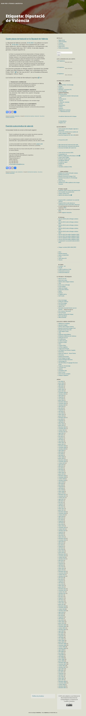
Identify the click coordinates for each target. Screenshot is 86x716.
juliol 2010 (60, 614)
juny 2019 (60, 468)
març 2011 (61, 601)
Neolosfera (61, 351)
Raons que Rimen (62, 316)
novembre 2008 (62, 645)
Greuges (60, 86)
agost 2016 (61, 516)
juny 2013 (60, 562)
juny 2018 (60, 485)
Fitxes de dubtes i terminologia (65, 85)
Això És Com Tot (62, 278)
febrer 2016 (61, 526)
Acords (61, 103)
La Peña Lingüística (63, 347)
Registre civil (62, 122)
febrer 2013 (61, 568)
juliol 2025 (60, 386)
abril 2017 (60, 505)
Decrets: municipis (64, 102)
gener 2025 (61, 391)
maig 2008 (60, 654)
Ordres (61, 107)
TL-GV (59, 256)
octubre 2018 (61, 479)
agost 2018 (61, 482)
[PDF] (59, 211)
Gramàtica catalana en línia (65, 166)
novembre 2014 (62, 540)
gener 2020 (61, 458)
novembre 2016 (62, 513)
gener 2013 (61, 570)
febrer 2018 (61, 491)
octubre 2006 (61, 684)
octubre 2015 (61, 529)
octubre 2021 (61, 430)
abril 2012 (60, 582)
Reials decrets (62, 99)
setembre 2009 (62, 629)
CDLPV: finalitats (62, 41)
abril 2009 (60, 637)
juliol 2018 (60, 483)
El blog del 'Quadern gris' (64, 159)
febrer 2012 (61, 585)
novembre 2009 (62, 626)
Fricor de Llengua (62, 300)
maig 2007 (60, 673)
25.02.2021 (30, 43)
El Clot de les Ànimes (63, 289)
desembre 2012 (62, 571)
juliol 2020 (60, 452)
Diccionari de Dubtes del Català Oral (67, 148)
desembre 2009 (62, 625)
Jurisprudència (62, 121)
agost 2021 (61, 433)
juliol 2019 (60, 466)
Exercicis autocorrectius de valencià (19, 126)
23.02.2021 (15, 44)
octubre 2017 (61, 497)
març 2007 (61, 676)
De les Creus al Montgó (64, 285)
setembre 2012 (62, 576)
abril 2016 (60, 522)
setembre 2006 (62, 686)
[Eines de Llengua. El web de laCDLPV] (60, 83)
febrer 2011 (61, 603)
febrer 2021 (61, 442)
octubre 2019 (61, 463)
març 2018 (61, 490)
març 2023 (61, 413)
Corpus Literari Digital (63, 157)
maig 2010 (60, 617)
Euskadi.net (61, 163)
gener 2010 (61, 623)
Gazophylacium (62, 305)
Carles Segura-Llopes (63, 331)
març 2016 (61, 524)
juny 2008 (60, 653)
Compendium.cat (62, 154)
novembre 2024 (62, 392)
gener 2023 (61, 416)
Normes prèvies (63, 94)
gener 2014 (61, 552)
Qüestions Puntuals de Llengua (65, 314)
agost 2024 (61, 395)
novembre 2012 (62, 573)
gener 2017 (61, 510)
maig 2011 (60, 598)
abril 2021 (60, 439)
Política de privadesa (63, 48)
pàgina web (39, 144)
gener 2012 (61, 587)
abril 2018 (60, 488)
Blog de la (67, 176)
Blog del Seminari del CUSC (65, 330)
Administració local (65, 111)
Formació (13, 172)
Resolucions (62, 105)
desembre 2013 (62, 554)
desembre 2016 (62, 512)
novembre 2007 (62, 664)
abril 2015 (60, 533)
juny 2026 (60, 381)
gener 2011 (61, 604)
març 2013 (61, 566)
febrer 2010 (61, 621)
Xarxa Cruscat (61, 372)
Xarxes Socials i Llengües (64, 374)
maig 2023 (60, 409)
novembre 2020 (62, 447)
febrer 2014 (61, 551)
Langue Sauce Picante (63, 348)
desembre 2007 (62, 662)
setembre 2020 (62, 449)
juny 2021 (60, 436)
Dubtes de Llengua (62, 288)
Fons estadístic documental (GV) (66, 192)
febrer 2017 (61, 508)
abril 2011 (60, 599)
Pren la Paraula (62, 312)
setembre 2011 (62, 593)
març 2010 (61, 620)
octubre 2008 (61, 647)
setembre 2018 (62, 480)
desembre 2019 (62, 460)
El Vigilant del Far (62, 294)
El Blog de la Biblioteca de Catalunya (67, 336)
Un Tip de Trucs (62, 367)
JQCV (16, 172)
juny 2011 (60, 596)
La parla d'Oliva (62, 345)
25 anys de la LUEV (63, 140)
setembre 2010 (62, 610)
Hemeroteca (61, 45)
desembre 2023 (62, 402)
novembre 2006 (62, 683)
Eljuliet (60, 291)
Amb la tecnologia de (35, 712)
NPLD (59, 252)
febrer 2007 (61, 678)
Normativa (20, 172)
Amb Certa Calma (62, 280)
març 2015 (61, 535)
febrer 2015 (61, 537)
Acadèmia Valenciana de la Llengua (67, 116)
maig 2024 (60, 397)
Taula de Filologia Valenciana (65, 359)
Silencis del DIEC (62, 317)
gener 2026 (61, 383)
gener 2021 (61, 444)
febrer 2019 (61, 472)
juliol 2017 (60, 501)
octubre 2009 (61, 628)
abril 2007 (60, 675)
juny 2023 (60, 408)
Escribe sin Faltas (62, 342)
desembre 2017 (62, 494)
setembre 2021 (62, 431)
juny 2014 (60, 544)
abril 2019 (60, 469)
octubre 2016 (61, 515)
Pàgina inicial (61, 40)
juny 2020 (60, 453)
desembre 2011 (62, 588)
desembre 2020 (62, 446)
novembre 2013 (62, 556)
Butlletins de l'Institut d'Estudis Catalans (68, 173)
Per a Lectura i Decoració (64, 311)
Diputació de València (29, 116)
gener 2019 (61, 474)
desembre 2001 (62, 687)
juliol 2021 (60, 435)
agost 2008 (61, 650)
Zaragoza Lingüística (63, 375)
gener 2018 (61, 493)
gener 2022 (61, 425)
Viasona (60, 260)
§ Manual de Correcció (64, 271)
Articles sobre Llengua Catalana (66, 281)
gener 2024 (61, 400)
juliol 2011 (60, 595)
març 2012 (61, 584)
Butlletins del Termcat (63, 174)
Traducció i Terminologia (64, 366)
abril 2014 (60, 548)
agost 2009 (61, 631)
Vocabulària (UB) (62, 370)
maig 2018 (60, 486)
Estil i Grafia (61, 296)
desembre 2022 (62, 417)
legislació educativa (67, 212)
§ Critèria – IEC (62, 266)
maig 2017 (60, 504)
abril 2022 (60, 422)
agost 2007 (61, 669)
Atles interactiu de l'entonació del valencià (68, 146)
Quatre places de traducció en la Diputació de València (27, 38)
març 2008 (61, 658)
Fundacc (60, 165)
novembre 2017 (62, 496)
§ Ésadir (60, 268)
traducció (37, 116)
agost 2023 (61, 406)
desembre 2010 (62, 606)
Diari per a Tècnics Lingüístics (12, 3)
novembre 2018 (62, 477)
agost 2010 (61, 612)
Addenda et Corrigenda (64, 323)
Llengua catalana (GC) (63, 193)
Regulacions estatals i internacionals (69, 96)
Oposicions (17, 116)
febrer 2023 (61, 414)
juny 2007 (60, 672)
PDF (65, 208)
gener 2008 (61, 661)
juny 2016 (60, 519)
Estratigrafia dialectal (63, 160)
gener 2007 (61, 679)
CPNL (59, 283)
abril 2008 (60, 656)
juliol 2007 (60, 670)
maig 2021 (60, 438)
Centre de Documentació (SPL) (65, 152)
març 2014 (61, 549)
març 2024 (61, 398)
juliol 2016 (60, 518)
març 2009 (61, 639)
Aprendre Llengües (62, 325)
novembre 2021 (62, 428)
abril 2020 (60, 455)
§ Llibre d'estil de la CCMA (64, 269)
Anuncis (61, 108)
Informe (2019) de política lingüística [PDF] (68, 239)
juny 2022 (60, 419)
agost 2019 (61, 464)
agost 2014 (61, 541)
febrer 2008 (61, 659)
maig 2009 (60, 636)
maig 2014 (60, 546)
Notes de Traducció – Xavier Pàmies (67, 353)
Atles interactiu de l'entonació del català (68, 144)
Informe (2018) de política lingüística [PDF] (68, 237)
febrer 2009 (61, 640)
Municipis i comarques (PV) (65, 89)
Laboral (12, 116)
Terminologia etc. (62, 361)
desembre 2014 (62, 538)
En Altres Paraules (62, 341)
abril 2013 (60, 565)
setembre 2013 (62, 559)
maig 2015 (60, 532)
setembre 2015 (62, 530)
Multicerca (61, 88)
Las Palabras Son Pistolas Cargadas (66, 350)
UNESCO (60, 369)
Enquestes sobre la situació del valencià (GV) (69, 190)
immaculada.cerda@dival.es (16, 164)
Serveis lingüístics (62, 91)
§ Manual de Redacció (63, 272)
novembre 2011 (62, 590)
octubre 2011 (61, 592)
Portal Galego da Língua (64, 358)
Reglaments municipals (64, 110)
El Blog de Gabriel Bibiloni (64, 334)
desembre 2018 (62, 475)
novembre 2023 (62, 403)
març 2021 (61, 441)
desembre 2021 (62, 427)
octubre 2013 (61, 557)
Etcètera (60, 292)
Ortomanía (61, 355)
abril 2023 (60, 411)
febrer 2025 (61, 389)
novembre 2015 (62, 527)
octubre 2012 (61, 574)
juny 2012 (60, 579)
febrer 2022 (61, 424)
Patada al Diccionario (63, 356)
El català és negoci (62, 162)
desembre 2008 (62, 643)
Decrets (61, 100)
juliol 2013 (60, 560)
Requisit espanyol (62, 253)
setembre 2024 (62, 394)
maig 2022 (60, 420)
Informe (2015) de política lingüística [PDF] (68, 234)
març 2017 (61, 507)
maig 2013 (60, 563)
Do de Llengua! (62, 286)
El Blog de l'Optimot (63, 301)
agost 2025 (61, 384)
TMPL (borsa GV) (62, 258)
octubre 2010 (61, 609)
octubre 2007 (61, 665)
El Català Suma (62, 339)
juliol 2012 (60, 577)
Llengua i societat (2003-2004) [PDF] (67, 247)
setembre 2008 (62, 648)
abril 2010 (60, 618)
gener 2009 (61, 642)
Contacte (60, 43)
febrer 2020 (61, 457)
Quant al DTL (61, 46)
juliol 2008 (60, 651)
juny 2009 (60, 634)
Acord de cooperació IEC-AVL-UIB (66, 135)
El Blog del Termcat (63, 337)
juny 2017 (60, 502)
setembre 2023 (62, 405)
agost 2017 (61, 499)
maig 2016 (60, 521)
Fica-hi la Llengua (62, 303)
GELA (59, 344)
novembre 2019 (62, 461)
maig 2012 (60, 581)
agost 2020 (61, 450)
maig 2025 (60, 387)
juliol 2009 (60, 632)
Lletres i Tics (61, 306)
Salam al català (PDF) (63, 255)
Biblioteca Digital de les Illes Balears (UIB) (68, 155)
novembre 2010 (62, 607)
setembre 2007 (62, 667)
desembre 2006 (62, 681)
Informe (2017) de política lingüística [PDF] (68, 236)
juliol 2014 (60, 543)
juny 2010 (60, 615)
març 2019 (61, 471)
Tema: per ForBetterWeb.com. (49, 712)
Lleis (60, 97)
